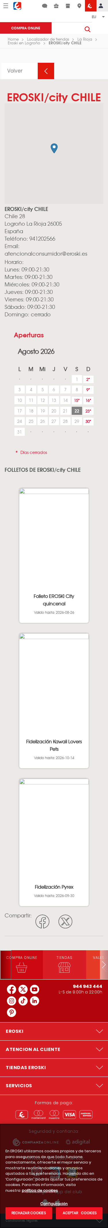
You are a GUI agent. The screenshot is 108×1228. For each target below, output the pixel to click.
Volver (15, 70)
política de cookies (40, 1190)
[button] (54, 148)
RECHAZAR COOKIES (29, 1212)
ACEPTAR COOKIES (79, 1212)
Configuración (54, 1204)
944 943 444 (87, 986)
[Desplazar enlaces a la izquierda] (6, 964)
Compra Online (25, 28)
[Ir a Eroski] (90, 6)
